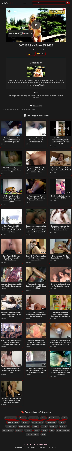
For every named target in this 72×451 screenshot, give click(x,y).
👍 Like (30, 54)
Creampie (25, 422)
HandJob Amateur (10, 418)
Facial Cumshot (53, 418)
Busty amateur (11, 426)
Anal (52, 430)
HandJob (28, 430)
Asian (36, 430)
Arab (43, 434)
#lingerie (20, 96)
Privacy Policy (19, 447)
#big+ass (36, 97)
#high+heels (46, 96)
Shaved (62, 422)
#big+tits (60, 96)
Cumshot (22, 418)
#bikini (39, 96)
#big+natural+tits (30, 96)
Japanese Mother (37, 422)
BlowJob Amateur (13, 422)
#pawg (54, 96)
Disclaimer (42, 447)
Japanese (53, 426)
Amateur (18, 430)
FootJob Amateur (32, 434)
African (65, 418)
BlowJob (62, 426)
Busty (43, 418)
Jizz (9, 3)
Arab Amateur (34, 418)
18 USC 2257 (53, 447)
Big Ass (44, 426)
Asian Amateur (51, 422)
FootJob (35, 426)
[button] (24, 3)
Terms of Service (31, 447)
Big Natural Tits (7, 430)
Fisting (44, 430)
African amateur (24, 426)
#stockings (12, 96)
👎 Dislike (40, 54)
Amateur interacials (63, 430)
